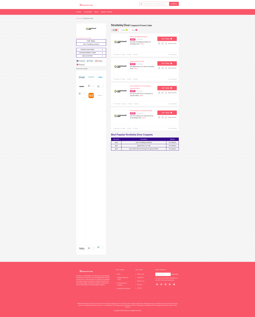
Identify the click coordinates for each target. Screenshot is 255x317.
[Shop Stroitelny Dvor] (91, 29)
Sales (134, 30)
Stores (78, 12)
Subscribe (175, 274)
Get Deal (166, 39)
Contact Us (140, 277)
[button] (81, 61)
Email (136, 54)
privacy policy (170, 280)
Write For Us (140, 281)
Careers (139, 288)
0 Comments (173, 54)
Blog (96, 12)
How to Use (140, 274)
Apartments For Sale (137, 61)
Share (129, 54)
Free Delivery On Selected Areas (141, 110)
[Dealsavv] (86, 5)
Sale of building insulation (138, 37)
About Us (140, 284)
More (142, 44)
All (114, 30)
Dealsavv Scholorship (123, 288)
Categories (88, 12)
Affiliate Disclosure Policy (122, 278)
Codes (124, 30)
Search (174, 4)
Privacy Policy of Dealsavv (122, 284)
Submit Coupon (106, 12)
